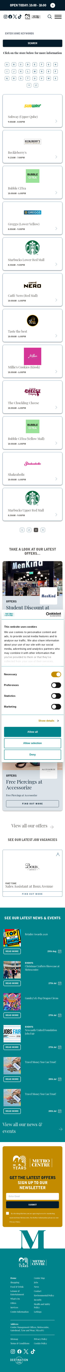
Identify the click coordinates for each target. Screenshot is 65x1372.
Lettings (37, 1312)
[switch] (56, 685)
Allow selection (32, 743)
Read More (12, 951)
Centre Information (19, 1312)
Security (38, 1300)
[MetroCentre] (32, 16)
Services (14, 1308)
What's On (15, 1299)
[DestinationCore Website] (19, 1360)
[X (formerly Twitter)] (15, 17)
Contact (37, 1291)
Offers (13, 1303)
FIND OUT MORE (32, 803)
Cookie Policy (40, 1344)
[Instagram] (5, 17)
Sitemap (14, 1339)
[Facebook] (10, 17)
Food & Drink (17, 1287)
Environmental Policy (44, 1296)
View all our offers (29, 826)
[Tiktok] (20, 17)
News (36, 1287)
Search (32, 43)
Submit (32, 1204)
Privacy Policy (15, 1222)
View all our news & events (22, 1128)
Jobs (36, 1283)
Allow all (32, 731)
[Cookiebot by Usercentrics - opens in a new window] (46, 614)
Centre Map (39, 1278)
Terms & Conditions (19, 1344)
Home (13, 1278)
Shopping (14, 1283)
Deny (32, 754)
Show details (46, 720)
